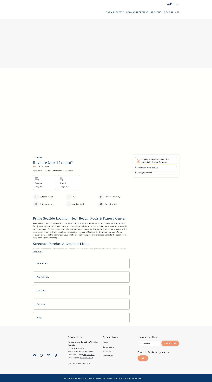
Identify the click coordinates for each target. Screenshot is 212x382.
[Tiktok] (56, 355)
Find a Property (115, 12)
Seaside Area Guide (137, 12)
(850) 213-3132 (86, 358)
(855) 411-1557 (88, 354)
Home (105, 342)
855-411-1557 (172, 12)
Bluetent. (139, 378)
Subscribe (170, 343)
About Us (156, 12)
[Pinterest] (48, 355)
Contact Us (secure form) (79, 363)
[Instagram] (41, 356)
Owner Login (108, 347)
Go (143, 358)
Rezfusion (122, 378)
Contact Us (108, 355)
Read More (37, 251)
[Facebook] (34, 356)
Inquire (39, 157)
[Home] (51, 9)
